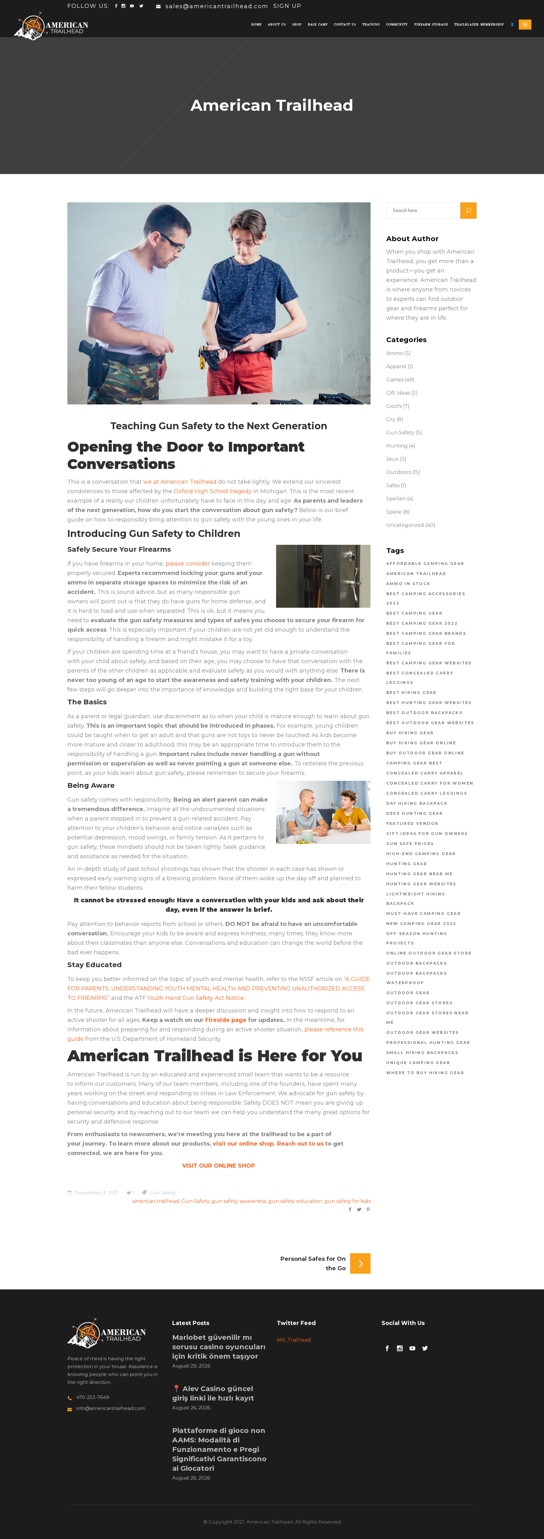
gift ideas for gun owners (427, 833)
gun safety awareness (239, 1201)
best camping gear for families (421, 648)
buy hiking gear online (421, 743)
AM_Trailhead (294, 1340)
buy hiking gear (410, 732)
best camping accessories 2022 (426, 598)
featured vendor (412, 823)
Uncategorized (405, 525)
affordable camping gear (425, 563)
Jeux (392, 459)
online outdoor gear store (429, 953)
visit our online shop (243, 1143)
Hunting (397, 446)
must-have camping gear (423, 913)
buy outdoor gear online (425, 753)
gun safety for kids (347, 1201)
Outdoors (398, 472)
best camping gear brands (426, 633)
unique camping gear (418, 1062)
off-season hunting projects (417, 938)
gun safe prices (410, 843)
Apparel (396, 366)
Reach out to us (300, 1143)
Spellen (396, 499)
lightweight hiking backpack (416, 899)
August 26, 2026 (191, 1408)
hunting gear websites (421, 884)
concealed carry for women (430, 783)
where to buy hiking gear (425, 1072)
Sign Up (287, 6)
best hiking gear (411, 692)
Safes (393, 485)
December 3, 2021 (95, 1193)
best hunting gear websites (429, 702)
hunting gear (407, 863)
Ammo (394, 353)
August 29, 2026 (191, 1366)
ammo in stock (408, 583)
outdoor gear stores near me (427, 1018)
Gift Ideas (398, 393)
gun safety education (295, 1201)
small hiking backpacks (422, 1052)
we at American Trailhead (180, 481)
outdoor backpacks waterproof (416, 978)
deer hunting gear (414, 813)
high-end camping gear (421, 853)
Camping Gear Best (414, 763)
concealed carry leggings (427, 793)
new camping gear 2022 (421, 923)
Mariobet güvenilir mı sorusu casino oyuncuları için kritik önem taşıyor (218, 1347)
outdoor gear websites (422, 1032)
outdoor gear (408, 992)
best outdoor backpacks (424, 712)
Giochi (394, 406)
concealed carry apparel (425, 773)
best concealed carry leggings (420, 678)
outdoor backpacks (416, 963)
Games (395, 380)
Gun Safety (162, 1193)
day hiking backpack (417, 803)
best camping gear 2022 (422, 623)
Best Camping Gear (414, 613)
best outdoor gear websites (430, 722)
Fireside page (225, 1020)
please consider (189, 563)
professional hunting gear (428, 1042)
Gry (390, 419)
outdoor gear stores (419, 1003)
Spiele (394, 512)
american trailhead (155, 1201)
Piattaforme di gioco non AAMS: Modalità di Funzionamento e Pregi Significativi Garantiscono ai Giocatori (219, 1449)
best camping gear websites (429, 663)
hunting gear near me (419, 873)
